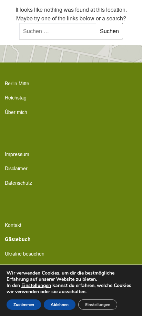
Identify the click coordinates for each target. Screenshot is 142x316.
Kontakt (13, 224)
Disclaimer (16, 168)
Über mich (16, 111)
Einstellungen (36, 286)
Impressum (17, 154)
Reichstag (16, 97)
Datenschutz (18, 182)
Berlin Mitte (17, 83)
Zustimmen (23, 304)
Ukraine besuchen (24, 253)
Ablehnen (60, 304)
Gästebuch (18, 239)
